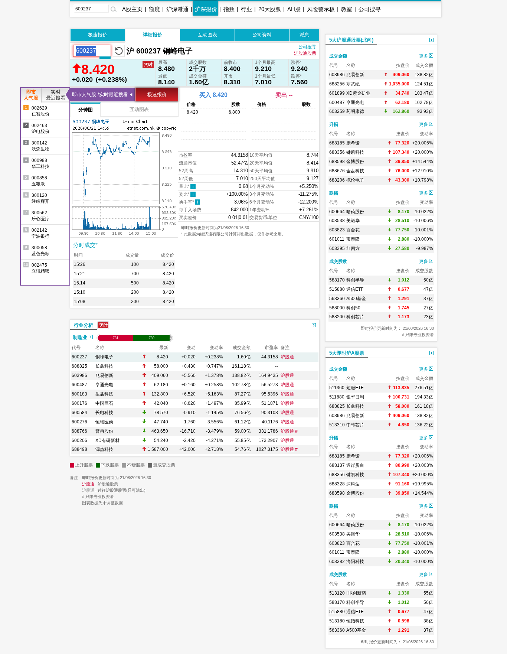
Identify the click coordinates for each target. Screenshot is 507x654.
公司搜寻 (370, 9)
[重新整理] (119, 51)
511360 (336, 387)
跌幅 (333, 193)
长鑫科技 (104, 366)
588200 (337, 316)
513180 (337, 621)
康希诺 (353, 143)
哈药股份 (355, 211)
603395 (337, 248)
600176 (79, 403)
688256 (337, 84)
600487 (79, 384)
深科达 (353, 484)
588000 (337, 307)
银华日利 (355, 397)
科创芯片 (355, 316)
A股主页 (132, 9)
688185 (337, 143)
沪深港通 (177, 9)
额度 (154, 9)
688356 (337, 152)
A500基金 (356, 298)
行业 (246, 9)
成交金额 (338, 56)
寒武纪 (353, 84)
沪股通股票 (305, 53)
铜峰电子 (104, 356)
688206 (337, 180)
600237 (79, 356)
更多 (424, 56)
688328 (337, 484)
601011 (336, 239)
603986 (79, 375)
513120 (337, 593)
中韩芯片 (355, 424)
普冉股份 (104, 431)
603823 (337, 229)
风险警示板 (321, 9)
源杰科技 (104, 449)
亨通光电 (104, 384)
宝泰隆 (353, 239)
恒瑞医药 (104, 421)
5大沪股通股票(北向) (351, 40)
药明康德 (355, 111)
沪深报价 (206, 9)
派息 (304, 35)
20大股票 (269, 9)
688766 (79, 431)
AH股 (294, 9)
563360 (337, 298)
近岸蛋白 (355, 465)
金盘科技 (355, 170)
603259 (337, 111)
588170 (337, 280)
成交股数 (338, 261)
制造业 (81, 337)
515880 (337, 289)
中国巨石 (104, 403)
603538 (337, 220)
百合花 (353, 229)
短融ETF (354, 387)
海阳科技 (355, 561)
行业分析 (83, 325)
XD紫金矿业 (358, 93)
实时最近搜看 (55, 95)
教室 (346, 9)
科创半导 (355, 280)
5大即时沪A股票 (346, 353)
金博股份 (355, 161)
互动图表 (207, 35)
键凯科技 (355, 152)
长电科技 (104, 412)
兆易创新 (104, 375)
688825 (79, 366)
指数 (229, 9)
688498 (79, 449)
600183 (79, 394)
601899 (337, 93)
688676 (337, 170)
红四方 (353, 248)
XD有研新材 (107, 440)
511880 (336, 397)
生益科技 (104, 394)
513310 (337, 424)
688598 (337, 161)
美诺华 (353, 220)
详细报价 (152, 35)
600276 (79, 421)
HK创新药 (356, 593)
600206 (79, 440)
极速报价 (97, 35)
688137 (337, 465)
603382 (337, 561)
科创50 (353, 307)
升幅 (333, 124)
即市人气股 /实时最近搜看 (100, 94)
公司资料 (262, 35)
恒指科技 (355, 621)
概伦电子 (355, 180)
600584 (79, 412)
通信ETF (354, 289)
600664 (337, 211)
